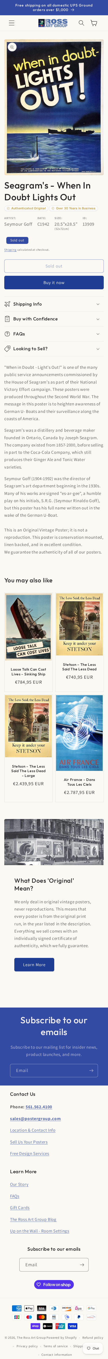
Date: (41, 218)
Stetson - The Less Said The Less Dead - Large (28, 771)
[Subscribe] (91, 1070)
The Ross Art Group (31, 1337)
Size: (58, 218)
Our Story (19, 1184)
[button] (11, 23)
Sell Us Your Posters (29, 1142)
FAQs (14, 1196)
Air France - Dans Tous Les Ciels (79, 782)
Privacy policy (27, 1346)
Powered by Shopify (61, 1337)
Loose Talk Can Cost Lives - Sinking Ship (28, 671)
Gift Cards (20, 1207)
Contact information (56, 1354)
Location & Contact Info (33, 1130)
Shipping (10, 249)
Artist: (10, 218)
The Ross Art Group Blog (33, 1219)
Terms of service (55, 1346)
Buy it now (54, 282)
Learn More (34, 964)
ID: (85, 218)
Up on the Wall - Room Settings (39, 1231)
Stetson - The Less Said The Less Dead (79, 667)
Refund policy (92, 1337)
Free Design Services (29, 1153)
